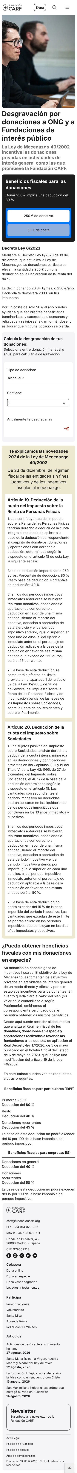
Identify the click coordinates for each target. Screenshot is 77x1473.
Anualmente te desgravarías (38, 424)
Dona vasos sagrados (21, 1282)
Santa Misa (14, 1315)
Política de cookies (17, 1449)
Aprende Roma (16, 1321)
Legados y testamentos (22, 1287)
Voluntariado (15, 1310)
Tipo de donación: (21, 370)
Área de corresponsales (20, 1455)
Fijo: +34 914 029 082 (22, 1227)
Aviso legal (12, 1437)
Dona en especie (18, 1276)
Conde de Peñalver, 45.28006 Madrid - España (23, 1241)
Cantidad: (36, 398)
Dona (40, 7)
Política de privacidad (19, 1443)
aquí (18, 1022)
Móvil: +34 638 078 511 (23, 1233)
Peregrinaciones (17, 1304)
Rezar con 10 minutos (21, 1327)
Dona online (14, 1270)
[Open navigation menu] (67, 7)
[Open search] (54, 7)
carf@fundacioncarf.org (23, 1221)
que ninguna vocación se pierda (43, 326)
